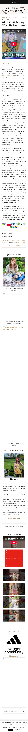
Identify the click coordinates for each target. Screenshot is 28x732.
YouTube (24, 17)
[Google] (11, 227)
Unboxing (17, 245)
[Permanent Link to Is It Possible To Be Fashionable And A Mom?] (14, 286)
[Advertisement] (14, 689)
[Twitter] (12, 225)
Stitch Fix (14, 244)
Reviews (8, 17)
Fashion (4, 17)
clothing (14, 242)
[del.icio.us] (22, 225)
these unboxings (7, 75)
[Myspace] (14, 225)
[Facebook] (5, 225)
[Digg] (24, 225)
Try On (12, 245)
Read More (17, 730)
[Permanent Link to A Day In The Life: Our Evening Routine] (14, 329)
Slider (19, 242)
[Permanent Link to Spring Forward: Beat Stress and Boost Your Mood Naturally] (14, 294)
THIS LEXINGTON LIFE (14, 10)
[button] (14, 2)
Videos (12, 17)
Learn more (5, 63)
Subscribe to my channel (15, 558)
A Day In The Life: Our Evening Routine (14, 444)
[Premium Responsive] (16, 227)
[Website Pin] (3, 225)
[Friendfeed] (17, 225)
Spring (24, 242)
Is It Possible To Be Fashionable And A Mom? (14, 289)
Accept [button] (10, 730)
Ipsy (10, 206)
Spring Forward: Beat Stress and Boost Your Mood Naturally (14, 322)
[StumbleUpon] (13, 227)
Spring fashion (7, 244)
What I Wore (18, 17)
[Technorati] (19, 225)
